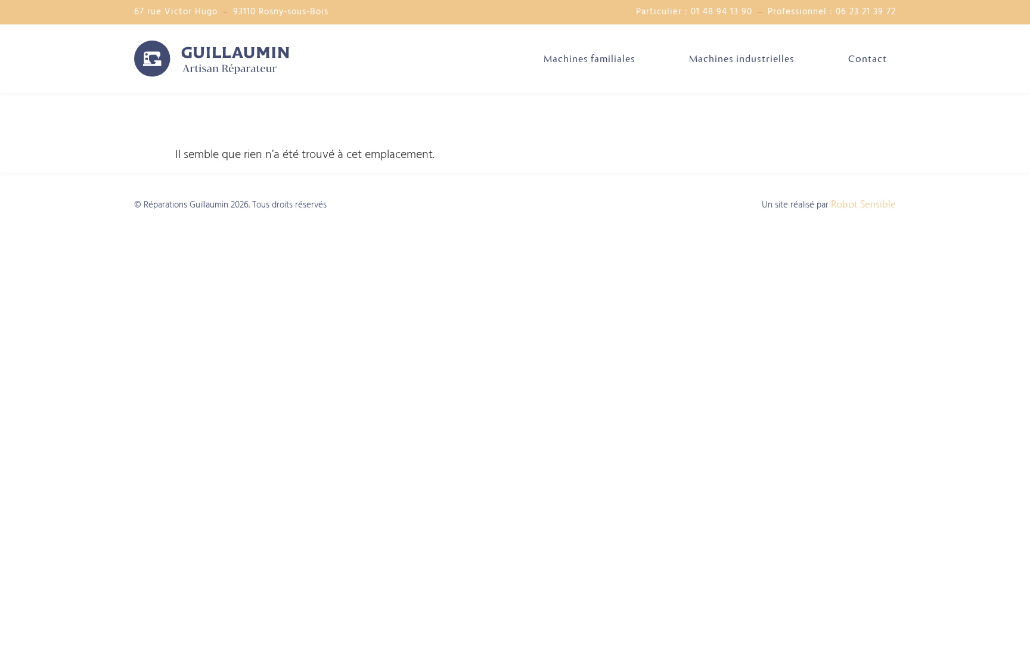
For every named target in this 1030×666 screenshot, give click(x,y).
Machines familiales (589, 58)
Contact (867, 58)
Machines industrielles (742, 58)
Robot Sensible (863, 204)
